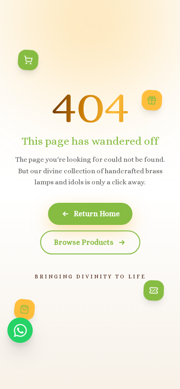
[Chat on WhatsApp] (20, 330)
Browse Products (84, 242)
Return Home (97, 213)
